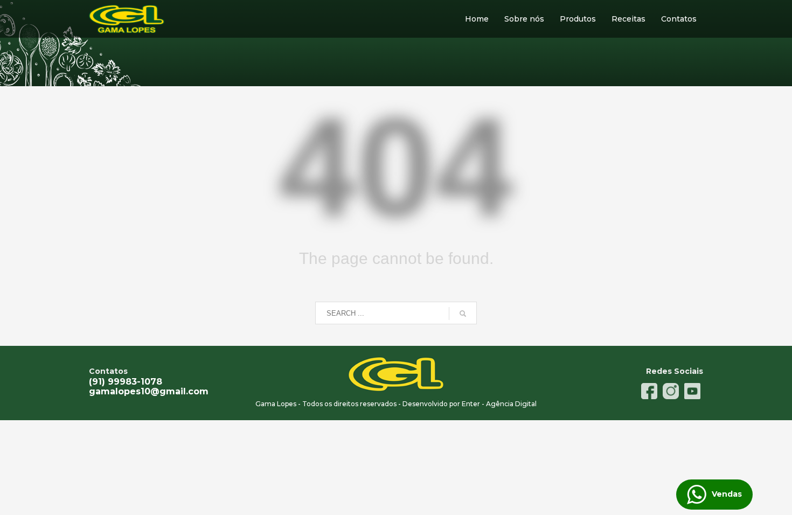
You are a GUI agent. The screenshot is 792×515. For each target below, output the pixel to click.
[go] (463, 313)
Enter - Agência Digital (498, 404)
